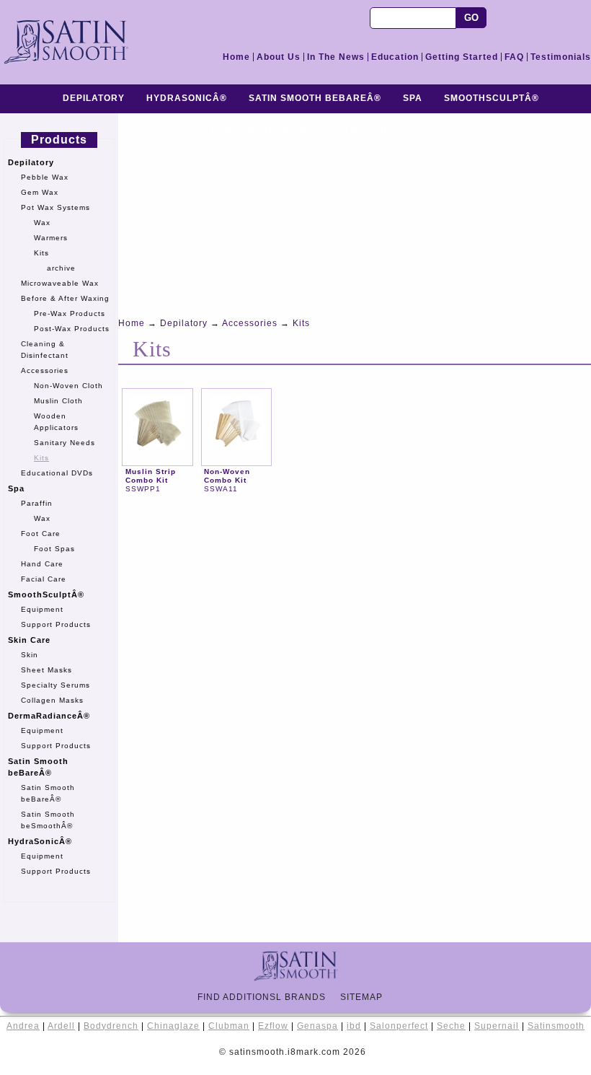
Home (236, 57)
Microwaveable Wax (60, 283)
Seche (451, 1026)
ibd (354, 1026)
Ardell (61, 1026)
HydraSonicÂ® (186, 98)
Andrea (23, 1026)
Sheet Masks (46, 670)
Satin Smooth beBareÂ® (315, 98)
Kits (41, 253)
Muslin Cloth (58, 401)
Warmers (51, 238)
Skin (29, 655)
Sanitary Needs (64, 443)
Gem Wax (39, 192)
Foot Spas (54, 549)
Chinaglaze (173, 1026)
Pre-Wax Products (69, 313)
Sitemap (367, 997)
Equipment (42, 609)
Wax (42, 223)
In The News (336, 57)
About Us (279, 57)
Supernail (496, 1026)
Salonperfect (399, 1026)
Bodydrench (111, 1026)
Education (395, 57)
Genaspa (317, 1026)
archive (61, 268)
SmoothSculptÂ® (491, 98)
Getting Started (461, 57)
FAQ (514, 57)
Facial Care (43, 579)
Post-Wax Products (72, 329)
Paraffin (37, 503)
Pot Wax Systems (55, 207)
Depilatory (94, 98)
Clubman (228, 1026)
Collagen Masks (52, 700)
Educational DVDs (57, 473)
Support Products (56, 624)
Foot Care (41, 534)
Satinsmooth (556, 1026)
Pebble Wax (44, 177)
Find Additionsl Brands (267, 997)
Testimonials (560, 57)
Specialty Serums (55, 685)
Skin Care (29, 640)
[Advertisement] (354, 214)
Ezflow (273, 1026)
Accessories (44, 370)
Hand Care (42, 564)
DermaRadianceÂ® (49, 715)
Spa (412, 98)
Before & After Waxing (65, 298)
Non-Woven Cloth (68, 386)
